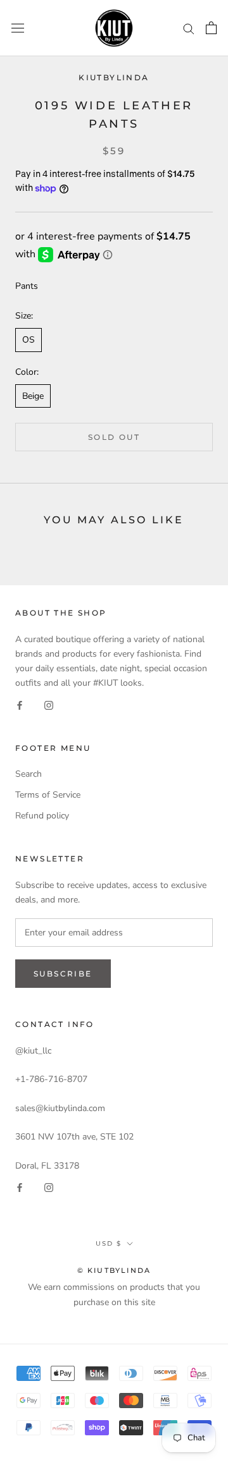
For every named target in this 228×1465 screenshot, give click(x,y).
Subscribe (63, 973)
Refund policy (42, 816)
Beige (33, 396)
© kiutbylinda (114, 1270)
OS (28, 340)
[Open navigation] (17, 28)
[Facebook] (19, 704)
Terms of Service (47, 795)
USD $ (109, 1243)
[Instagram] (48, 704)
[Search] (188, 28)
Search (28, 774)
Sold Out (114, 437)
